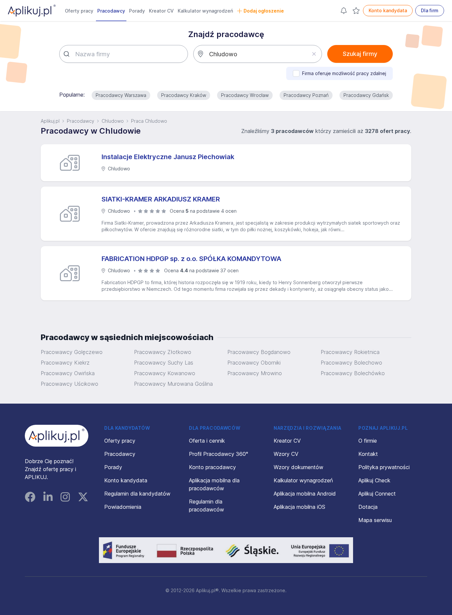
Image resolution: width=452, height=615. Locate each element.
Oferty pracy (79, 11)
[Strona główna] (32, 11)
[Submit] (67, 54)
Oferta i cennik (207, 440)
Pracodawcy (111, 11)
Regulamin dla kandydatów (137, 493)
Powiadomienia (122, 507)
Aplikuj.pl (50, 121)
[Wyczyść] (314, 54)
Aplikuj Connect (377, 493)
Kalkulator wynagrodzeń (205, 11)
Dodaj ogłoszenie (264, 11)
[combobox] (123, 54)
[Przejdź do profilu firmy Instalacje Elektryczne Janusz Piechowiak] (72, 162)
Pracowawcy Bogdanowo (259, 352)
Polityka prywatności (384, 467)
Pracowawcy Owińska (68, 373)
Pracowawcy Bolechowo (351, 362)
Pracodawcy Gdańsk (366, 95)
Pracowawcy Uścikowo (69, 383)
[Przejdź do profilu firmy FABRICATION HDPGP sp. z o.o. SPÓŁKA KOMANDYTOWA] (72, 273)
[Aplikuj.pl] (56, 435)
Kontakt (368, 454)
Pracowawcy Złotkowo (162, 352)
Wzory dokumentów (298, 467)
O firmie (367, 440)
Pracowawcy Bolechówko (353, 373)
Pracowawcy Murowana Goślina (173, 383)
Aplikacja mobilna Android (305, 493)
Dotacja (368, 507)
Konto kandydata (388, 10)
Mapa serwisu (375, 520)
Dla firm (429, 10)
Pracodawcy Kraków (183, 95)
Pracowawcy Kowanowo (164, 373)
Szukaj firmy (360, 53)
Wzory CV (286, 454)
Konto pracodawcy (212, 467)
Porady (137, 11)
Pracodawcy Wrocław (245, 95)
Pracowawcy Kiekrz (65, 362)
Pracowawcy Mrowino (254, 373)
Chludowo (113, 121)
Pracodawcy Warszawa (121, 95)
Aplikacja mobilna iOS (299, 507)
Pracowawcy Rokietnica (350, 352)
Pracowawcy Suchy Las (163, 362)
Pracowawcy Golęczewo (72, 352)
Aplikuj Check (374, 480)
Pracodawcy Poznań (306, 95)
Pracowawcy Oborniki (254, 362)
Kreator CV (161, 11)
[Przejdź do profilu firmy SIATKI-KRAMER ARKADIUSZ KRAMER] (72, 213)
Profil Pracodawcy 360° (218, 454)
